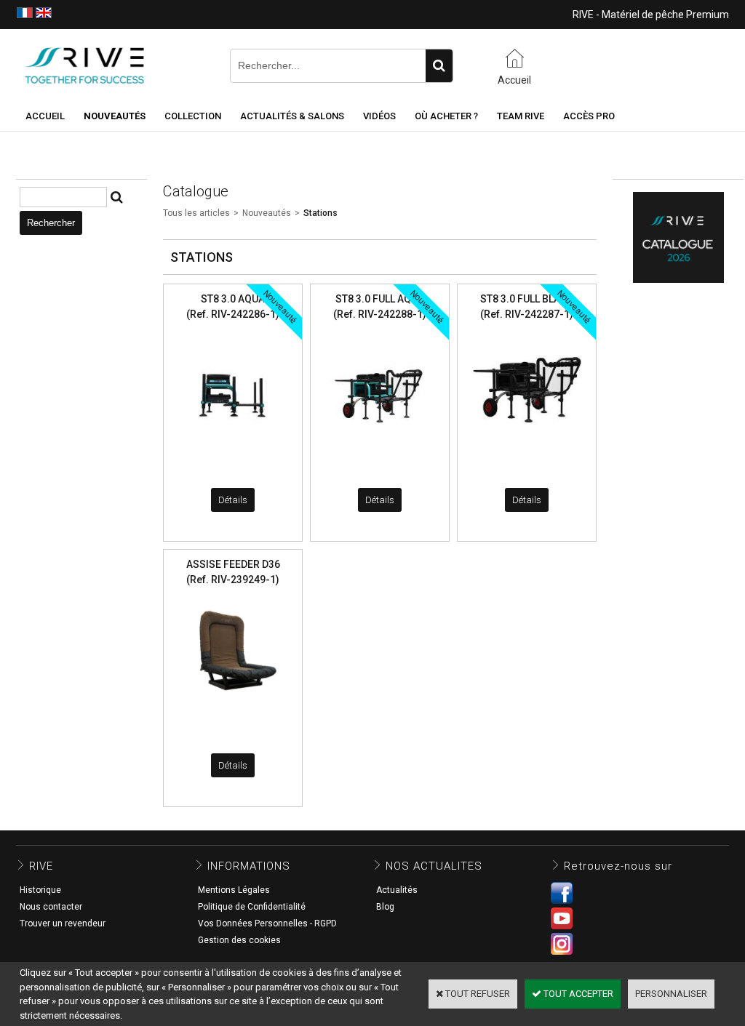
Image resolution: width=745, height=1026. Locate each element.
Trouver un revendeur (62, 923)
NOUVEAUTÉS (115, 116)
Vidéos (379, 116)
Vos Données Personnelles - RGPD (267, 923)
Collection (192, 116)
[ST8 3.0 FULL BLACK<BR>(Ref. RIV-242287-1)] (527, 448)
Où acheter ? (446, 116)
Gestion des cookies (239, 940)
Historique (40, 890)
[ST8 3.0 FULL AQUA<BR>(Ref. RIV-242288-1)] (380, 448)
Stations (320, 213)
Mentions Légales (234, 890)
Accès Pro (589, 116)
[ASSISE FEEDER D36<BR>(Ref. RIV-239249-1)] (233, 713)
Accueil (45, 116)
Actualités (397, 890)
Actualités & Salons (292, 116)
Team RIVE (520, 116)
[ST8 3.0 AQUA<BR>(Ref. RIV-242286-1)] (233, 448)
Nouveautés (266, 213)
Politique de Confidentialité (252, 907)
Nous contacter (51, 907)
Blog (385, 907)
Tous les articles (196, 213)
